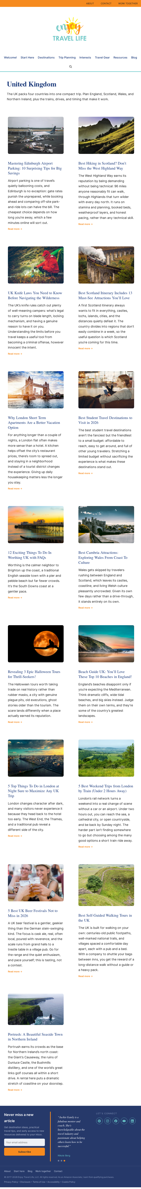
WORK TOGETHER (128, 3)
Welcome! (10, 57)
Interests (85, 57)
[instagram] (107, 1121)
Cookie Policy (68, 1182)
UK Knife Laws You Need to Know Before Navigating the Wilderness (35, 295)
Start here (19, 1171)
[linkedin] (132, 1121)
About (7, 1171)
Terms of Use (39, 1182)
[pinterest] (99, 1121)
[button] (70, 66)
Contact (58, 1171)
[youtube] (124, 1121)
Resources (120, 57)
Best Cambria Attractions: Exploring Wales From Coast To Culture (102, 557)
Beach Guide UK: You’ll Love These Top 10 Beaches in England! (105, 674)
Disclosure (25, 1182)
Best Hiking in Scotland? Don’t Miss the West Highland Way (102, 166)
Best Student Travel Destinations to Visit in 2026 (105, 420)
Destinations (46, 57)
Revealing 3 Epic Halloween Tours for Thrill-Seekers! (34, 674)
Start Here (27, 57)
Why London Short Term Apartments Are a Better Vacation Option (34, 422)
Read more (14, 228)
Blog (134, 57)
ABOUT (90, 3)
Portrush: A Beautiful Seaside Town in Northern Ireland (35, 1037)
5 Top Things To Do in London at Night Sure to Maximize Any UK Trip (33, 790)
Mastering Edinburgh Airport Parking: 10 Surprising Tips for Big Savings (35, 168)
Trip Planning (67, 57)
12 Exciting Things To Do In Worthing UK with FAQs (29, 555)
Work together (43, 1171)
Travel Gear (102, 57)
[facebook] (116, 1121)
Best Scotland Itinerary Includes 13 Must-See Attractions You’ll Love (105, 295)
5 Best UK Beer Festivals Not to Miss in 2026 (33, 913)
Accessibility (53, 1182)
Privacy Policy (11, 1182)
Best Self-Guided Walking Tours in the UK (105, 918)
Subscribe (24, 1151)
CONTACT (106, 3)
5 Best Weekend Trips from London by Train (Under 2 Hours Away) (105, 788)
